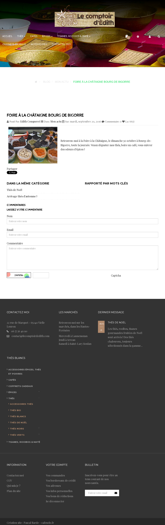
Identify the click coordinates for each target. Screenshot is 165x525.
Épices (12, 392)
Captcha (116, 275)
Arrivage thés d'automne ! (22, 196)
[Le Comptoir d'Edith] (82, 15)
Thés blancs (18, 416)
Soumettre (17, 284)
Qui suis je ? (13, 485)
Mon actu (62, 81)
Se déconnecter (55, 501)
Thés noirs (17, 428)
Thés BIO (15, 410)
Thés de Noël (14, 190)
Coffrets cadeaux (20, 386)
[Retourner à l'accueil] (36, 81)
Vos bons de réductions (59, 496)
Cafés (12, 380)
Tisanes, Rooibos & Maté (24, 442)
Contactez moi (15, 475)
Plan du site (13, 491)
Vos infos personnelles (59, 491)
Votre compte (57, 464)
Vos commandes (55, 475)
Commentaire (15, 243)
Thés (11, 398)
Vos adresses (53, 485)
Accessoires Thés (21, 404)
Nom (9, 216)
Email (10, 229)
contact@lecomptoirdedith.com (30, 336)
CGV (9, 480)
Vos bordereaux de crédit (61, 480)
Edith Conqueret (30, 121)
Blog (46, 81)
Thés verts (17, 435)
